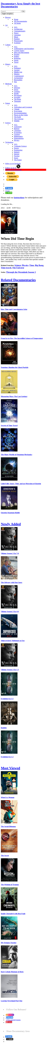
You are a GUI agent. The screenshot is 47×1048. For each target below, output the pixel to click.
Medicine (8, 84)
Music (16, 37)
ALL (15, 27)
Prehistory (17, 68)
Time (31, 265)
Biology (17, 129)
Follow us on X (11, 168)
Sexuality (17, 97)
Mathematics (18, 136)
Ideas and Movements (21, 52)
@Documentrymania (13, 1020)
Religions (17, 58)
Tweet (7, 191)
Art (6, 25)
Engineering (18, 150)
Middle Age (18, 72)
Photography (18, 41)
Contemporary (19, 76)
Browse (8, 17)
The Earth (17, 117)
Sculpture (17, 43)
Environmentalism (20, 113)
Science (8, 123)
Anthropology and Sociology (24, 49)
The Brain (17, 99)
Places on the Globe (21, 115)
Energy (16, 148)
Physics (16, 140)
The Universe (18, 119)
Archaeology (18, 78)
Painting (17, 39)
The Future (18, 160)
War (15, 82)
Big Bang (39, 265)
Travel (16, 62)
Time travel (6, 268)
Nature (7, 103)
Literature (17, 35)
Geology (17, 134)
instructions (19, 197)
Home (16, 19)
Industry (17, 152)
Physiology (18, 95)
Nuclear (16, 156)
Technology (9, 142)
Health (16, 93)
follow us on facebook (13, 163)
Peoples (16, 54)
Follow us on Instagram (13, 170)
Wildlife (16, 121)
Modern (16, 74)
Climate (16, 109)
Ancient (16, 70)
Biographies (18, 80)
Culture (7, 45)
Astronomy (18, 127)
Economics (18, 132)
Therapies (17, 101)
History (7, 64)
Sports (16, 60)
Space (16, 158)
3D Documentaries (20, 21)
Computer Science (20, 146)
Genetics (17, 91)
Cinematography (19, 31)
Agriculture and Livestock (23, 107)
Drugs (16, 90)
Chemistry (17, 130)
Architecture (18, 29)
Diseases (17, 88)
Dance (16, 33)
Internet (16, 154)
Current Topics (19, 50)
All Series (17, 23)
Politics (16, 56)
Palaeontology (19, 138)
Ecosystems (18, 111)
